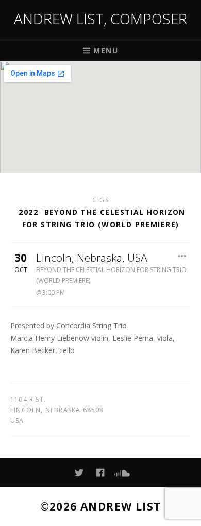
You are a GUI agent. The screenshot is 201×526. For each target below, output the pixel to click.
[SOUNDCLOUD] (121, 473)
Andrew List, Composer (100, 18)
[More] (182, 256)
